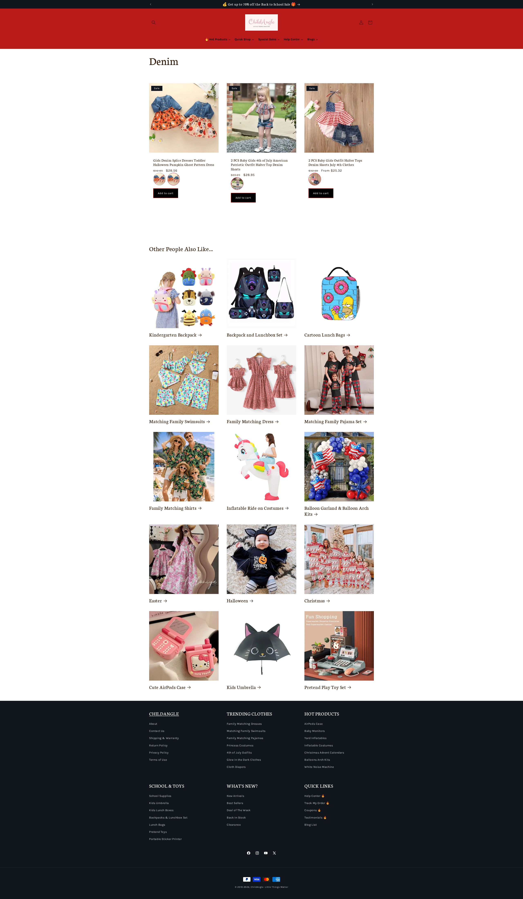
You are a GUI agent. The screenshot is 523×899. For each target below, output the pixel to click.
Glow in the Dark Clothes (244, 759)
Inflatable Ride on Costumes (255, 508)
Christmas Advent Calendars (324, 752)
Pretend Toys (158, 832)
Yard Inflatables (315, 738)
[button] (153, 22)
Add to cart (165, 193)
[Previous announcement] (150, 4)
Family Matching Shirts (173, 508)
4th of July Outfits (239, 752)
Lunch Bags (157, 824)
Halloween (237, 600)
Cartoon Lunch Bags (324, 335)
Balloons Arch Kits (317, 759)
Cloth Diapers (236, 767)
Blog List (310, 824)
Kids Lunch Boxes (161, 810)
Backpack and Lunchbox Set (255, 335)
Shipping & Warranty (164, 738)
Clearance (234, 824)
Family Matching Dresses (244, 724)
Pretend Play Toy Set (325, 687)
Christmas (314, 600)
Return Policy (158, 745)
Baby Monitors (314, 731)
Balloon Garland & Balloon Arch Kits (336, 511)
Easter (155, 600)
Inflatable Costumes (318, 745)
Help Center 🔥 (314, 796)
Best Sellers (235, 803)
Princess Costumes (240, 745)
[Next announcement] (372, 4)
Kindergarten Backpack (173, 335)
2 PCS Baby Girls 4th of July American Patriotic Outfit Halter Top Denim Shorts (259, 164)
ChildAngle (257, 887)
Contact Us (156, 731)
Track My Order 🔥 (317, 803)
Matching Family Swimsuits (177, 421)
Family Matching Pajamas (245, 738)
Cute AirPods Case (167, 687)
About (153, 724)
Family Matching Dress (250, 421)
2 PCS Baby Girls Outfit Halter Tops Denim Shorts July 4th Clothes (335, 162)
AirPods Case (313, 724)
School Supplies (160, 796)
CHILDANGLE (164, 713)
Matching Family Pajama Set (333, 421)
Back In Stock (236, 817)
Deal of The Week (239, 810)
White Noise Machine (319, 767)
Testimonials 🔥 (315, 817)
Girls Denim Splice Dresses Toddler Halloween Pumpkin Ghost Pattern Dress (183, 162)
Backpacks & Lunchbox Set (168, 817)
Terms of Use (158, 759)
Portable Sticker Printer (165, 839)
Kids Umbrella (241, 687)
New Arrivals (235, 796)
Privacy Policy (159, 752)
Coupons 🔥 (312, 810)
